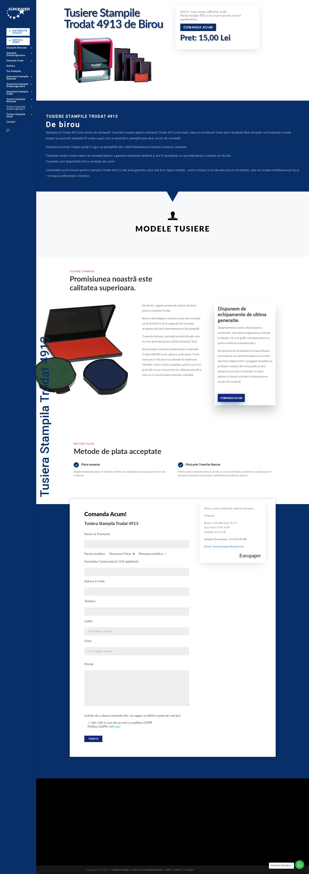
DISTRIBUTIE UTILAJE (20, 32)
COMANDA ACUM (198, 27)
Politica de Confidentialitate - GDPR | (152, 869)
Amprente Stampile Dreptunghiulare (17, 85)
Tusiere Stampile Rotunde (15, 100)
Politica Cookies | (121, 869)
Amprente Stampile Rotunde (17, 78)
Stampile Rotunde (16, 48)
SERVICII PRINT (17, 41)
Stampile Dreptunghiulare (15, 54)
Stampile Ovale (14, 61)
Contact (10, 122)
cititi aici (114, 726)
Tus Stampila (13, 71)
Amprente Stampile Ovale (17, 93)
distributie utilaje (190, 831)
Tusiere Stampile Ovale (15, 115)
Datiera (10, 66)
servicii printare (151, 831)
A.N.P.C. (177, 869)
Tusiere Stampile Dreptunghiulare (15, 108)
